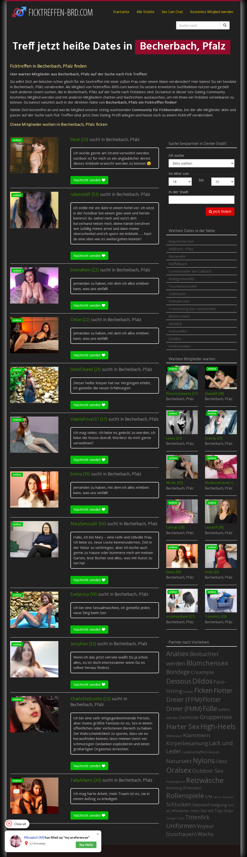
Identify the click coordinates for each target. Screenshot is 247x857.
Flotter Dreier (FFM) (199, 695)
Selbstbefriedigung (209, 804)
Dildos (202, 681)
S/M (208, 796)
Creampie (202, 672)
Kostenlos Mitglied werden (211, 12)
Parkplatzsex (175, 781)
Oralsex (178, 770)
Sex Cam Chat (172, 12)
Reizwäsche (205, 780)
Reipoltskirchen (181, 241)
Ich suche (176, 155)
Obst (221, 761)
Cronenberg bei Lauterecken (192, 308)
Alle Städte (145, 12)
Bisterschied (179, 316)
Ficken (203, 690)
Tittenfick (197, 817)
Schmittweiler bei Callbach (190, 271)
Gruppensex (216, 717)
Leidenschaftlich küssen (201, 752)
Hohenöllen (178, 331)
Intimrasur (174, 736)
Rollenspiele (185, 795)
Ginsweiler (177, 256)
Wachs (205, 833)
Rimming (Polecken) (183, 788)
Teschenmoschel (183, 286)
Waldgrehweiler (182, 278)
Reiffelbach (178, 263)
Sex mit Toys (211, 810)
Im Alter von (179, 173)
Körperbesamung (187, 743)
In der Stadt (178, 191)
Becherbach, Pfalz (123, 140)
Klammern (196, 735)
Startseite (121, 12)
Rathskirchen (179, 301)
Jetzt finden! (221, 211)
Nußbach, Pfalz (181, 248)
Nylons (204, 760)
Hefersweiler (180, 346)
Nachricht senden (88, 180)
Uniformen (181, 826)
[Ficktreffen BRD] (52, 12)
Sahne (217, 797)
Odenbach (177, 293)
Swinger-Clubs (175, 818)
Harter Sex (182, 726)
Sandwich (228, 797)
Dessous (178, 681)
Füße (210, 708)
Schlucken (178, 804)
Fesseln (188, 692)
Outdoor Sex (207, 770)
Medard (175, 323)
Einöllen (175, 338)
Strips (228, 810)
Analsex (177, 653)
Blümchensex (207, 663)
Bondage (178, 672)
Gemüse (189, 717)
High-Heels (217, 726)
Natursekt (179, 761)
